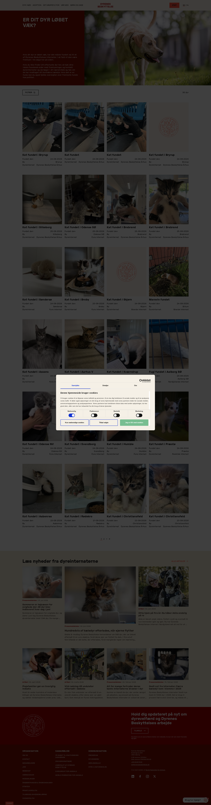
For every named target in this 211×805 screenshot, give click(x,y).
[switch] (94, 415)
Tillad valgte (103, 422)
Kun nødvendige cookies (74, 422)
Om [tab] (135, 385)
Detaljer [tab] (106, 385)
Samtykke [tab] (75, 385)
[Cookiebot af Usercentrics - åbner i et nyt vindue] (141, 380)
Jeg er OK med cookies (134, 422)
